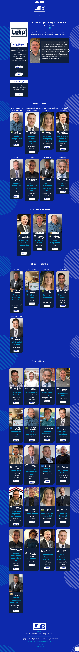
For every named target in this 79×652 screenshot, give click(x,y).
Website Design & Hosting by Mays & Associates (39, 641)
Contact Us (19, 94)
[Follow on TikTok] (43, 2)
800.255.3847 (39, 631)
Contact (16, 144)
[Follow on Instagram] (38, 2)
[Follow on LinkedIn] (36, 2)
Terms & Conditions (39, 646)
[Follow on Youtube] (41, 2)
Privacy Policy (39, 644)
